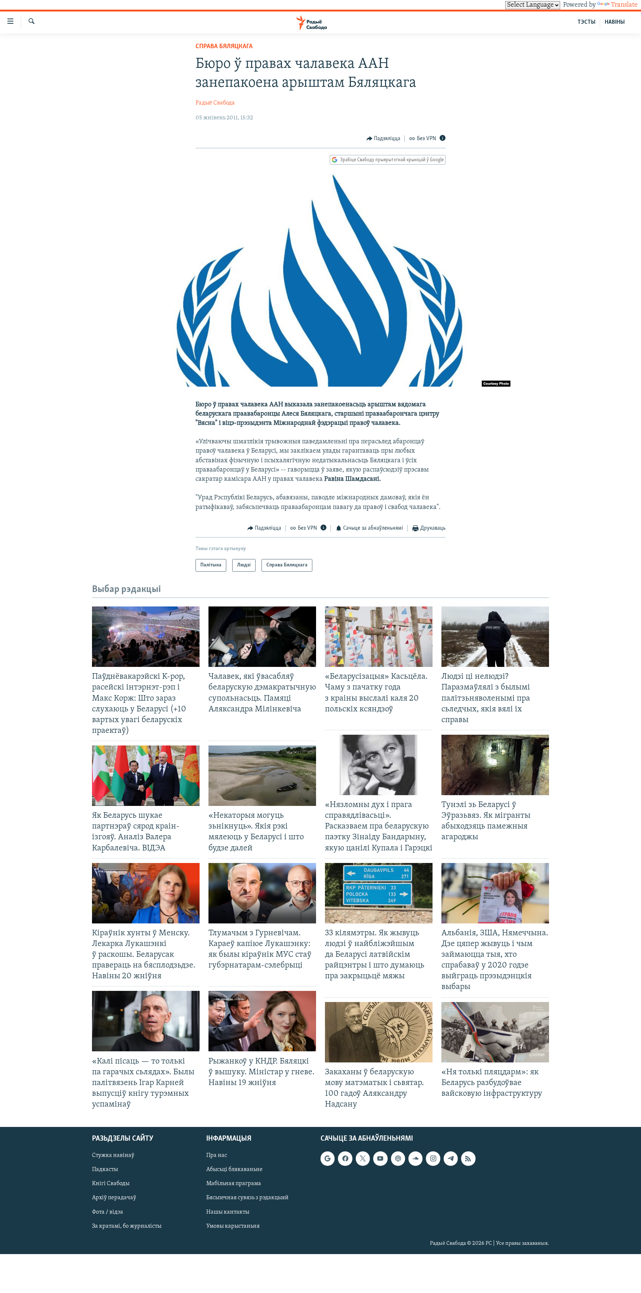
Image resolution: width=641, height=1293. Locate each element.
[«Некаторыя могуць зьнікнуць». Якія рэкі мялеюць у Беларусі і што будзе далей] (262, 775)
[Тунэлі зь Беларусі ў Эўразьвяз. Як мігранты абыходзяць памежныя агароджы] (495, 765)
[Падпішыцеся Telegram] (451, 1159)
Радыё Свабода (215, 103)
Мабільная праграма (233, 1184)
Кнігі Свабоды (110, 1184)
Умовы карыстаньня (233, 1226)
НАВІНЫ (615, 22)
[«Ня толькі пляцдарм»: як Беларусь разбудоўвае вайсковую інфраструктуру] (495, 1032)
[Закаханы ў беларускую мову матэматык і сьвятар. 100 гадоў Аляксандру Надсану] (379, 1032)
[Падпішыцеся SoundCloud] (415, 1159)
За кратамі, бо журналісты (126, 1226)
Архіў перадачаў (114, 1198)
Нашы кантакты (227, 1212)
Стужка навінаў (113, 1156)
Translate (624, 5)
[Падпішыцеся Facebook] (345, 1159)
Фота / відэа (107, 1212)
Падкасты (105, 1170)
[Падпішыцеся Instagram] (433, 1159)
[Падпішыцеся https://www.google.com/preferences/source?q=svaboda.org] (327, 1159)
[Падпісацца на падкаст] (398, 1159)
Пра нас (216, 1156)
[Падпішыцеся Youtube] (380, 1159)
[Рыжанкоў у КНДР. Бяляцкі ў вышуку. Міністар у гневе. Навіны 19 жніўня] (262, 1021)
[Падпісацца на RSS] (468, 1159)
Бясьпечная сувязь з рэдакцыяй (247, 1198)
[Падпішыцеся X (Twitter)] (363, 1159)
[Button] (383, 138)
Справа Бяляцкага (224, 46)
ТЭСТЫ (586, 22)
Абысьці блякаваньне (234, 1170)
